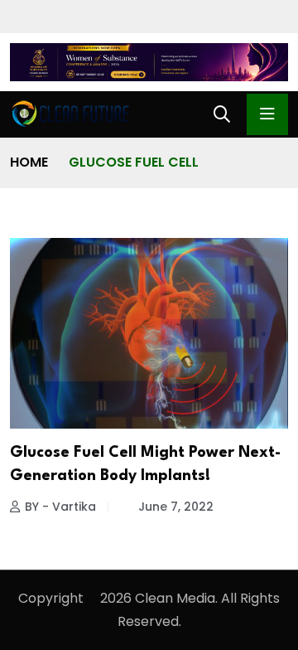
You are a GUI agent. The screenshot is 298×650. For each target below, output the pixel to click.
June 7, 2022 (176, 506)
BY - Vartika (60, 506)
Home (29, 162)
